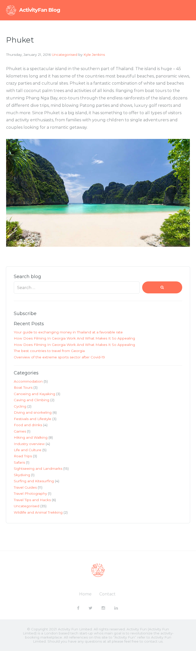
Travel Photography (30, 493)
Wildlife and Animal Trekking (38, 512)
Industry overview (29, 444)
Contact (107, 594)
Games (20, 431)
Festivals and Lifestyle (32, 419)
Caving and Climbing (31, 400)
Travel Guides (25, 487)
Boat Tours (23, 387)
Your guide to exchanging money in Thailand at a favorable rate (68, 332)
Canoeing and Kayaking (34, 394)
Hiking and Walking (30, 437)
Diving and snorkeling (33, 412)
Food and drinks (28, 425)
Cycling (20, 406)
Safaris (19, 462)
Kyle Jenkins (94, 55)
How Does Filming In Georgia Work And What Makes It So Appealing (74, 338)
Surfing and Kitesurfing (34, 481)
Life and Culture (27, 450)
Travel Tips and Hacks (32, 500)
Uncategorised (64, 55)
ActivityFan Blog (39, 10)
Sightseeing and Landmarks (38, 468)
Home (85, 594)
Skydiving (22, 475)
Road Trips (23, 456)
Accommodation (28, 381)
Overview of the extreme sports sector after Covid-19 (59, 357)
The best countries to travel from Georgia (49, 351)
